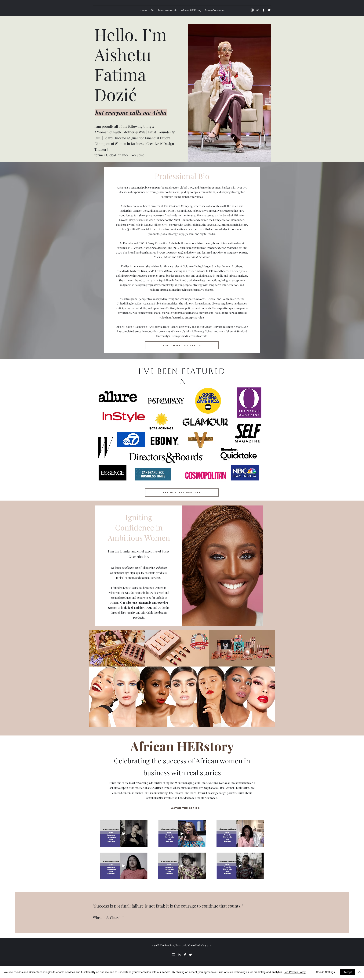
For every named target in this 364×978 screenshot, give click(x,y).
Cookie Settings (325, 972)
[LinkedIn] (258, 10)
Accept (348, 972)
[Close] (359, 972)
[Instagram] (252, 10)
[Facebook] (263, 10)
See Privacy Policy (295, 972)
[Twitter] (269, 10)
